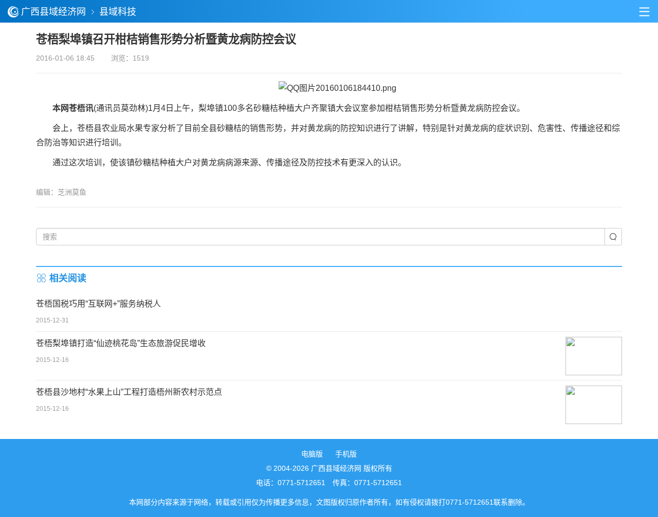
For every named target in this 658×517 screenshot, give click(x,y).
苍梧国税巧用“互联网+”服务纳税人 (98, 303)
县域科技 (117, 12)
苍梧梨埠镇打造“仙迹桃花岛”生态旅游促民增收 (121, 343)
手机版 (346, 454)
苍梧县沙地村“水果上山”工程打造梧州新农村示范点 (129, 392)
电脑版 (312, 454)
